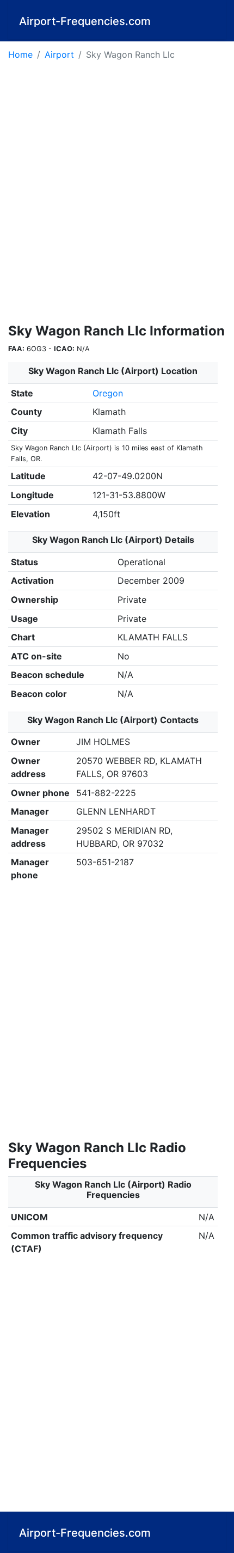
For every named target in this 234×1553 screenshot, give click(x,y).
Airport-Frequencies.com (85, 21)
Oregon (108, 393)
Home (20, 54)
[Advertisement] (117, 195)
